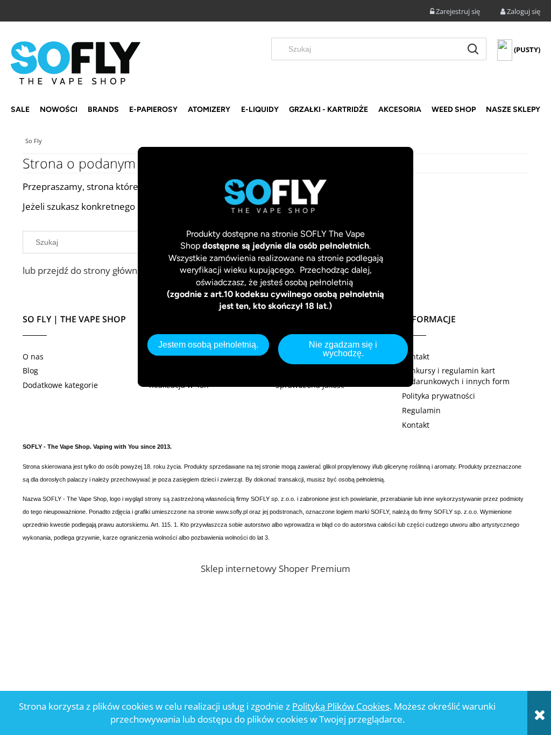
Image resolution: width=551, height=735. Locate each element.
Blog (30, 370)
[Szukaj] (473, 49)
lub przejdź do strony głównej (84, 270)
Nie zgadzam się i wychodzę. (343, 349)
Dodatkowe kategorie (60, 385)
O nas (33, 356)
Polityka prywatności (438, 396)
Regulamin (421, 410)
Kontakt (415, 356)
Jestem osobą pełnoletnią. (208, 344)
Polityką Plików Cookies (341, 706)
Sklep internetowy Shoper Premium (275, 568)
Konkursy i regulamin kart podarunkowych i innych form (456, 375)
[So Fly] (75, 62)
